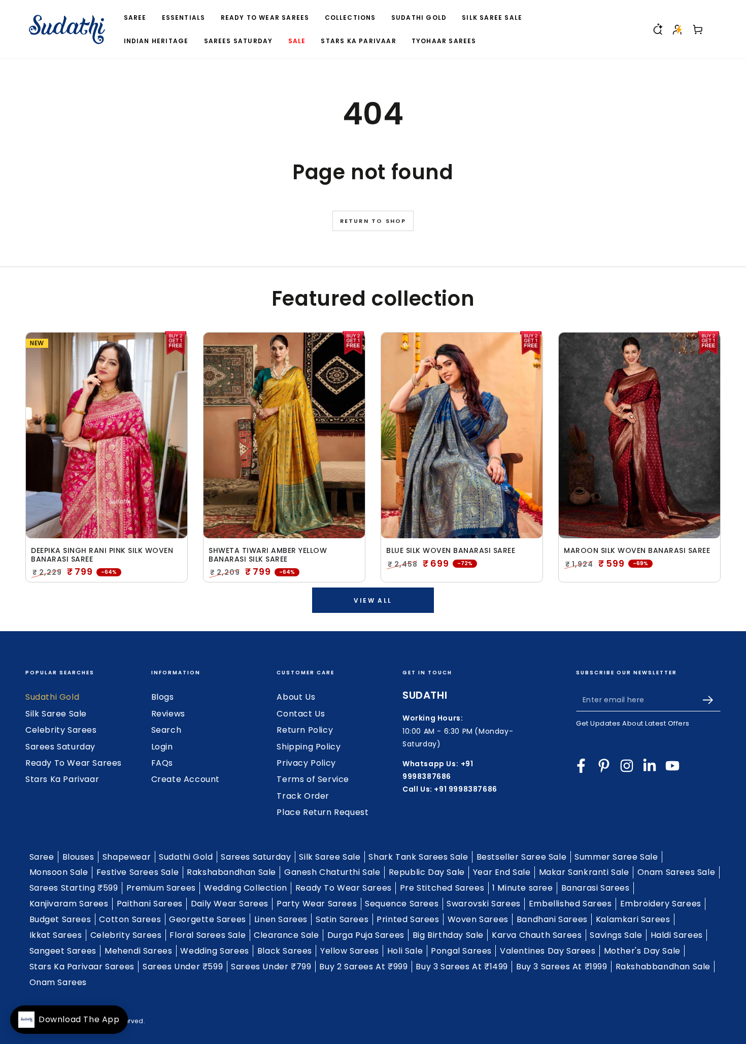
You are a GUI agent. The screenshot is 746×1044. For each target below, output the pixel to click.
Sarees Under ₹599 (183, 966)
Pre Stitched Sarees (442, 888)
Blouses (78, 857)
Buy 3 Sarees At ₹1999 (561, 966)
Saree (41, 857)
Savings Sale (616, 935)
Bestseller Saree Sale (522, 857)
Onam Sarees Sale (676, 872)
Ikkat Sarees (55, 935)
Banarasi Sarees (595, 888)
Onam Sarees (58, 982)
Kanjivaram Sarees (69, 903)
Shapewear (127, 857)
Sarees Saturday (60, 747)
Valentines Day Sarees (548, 951)
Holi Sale (405, 951)
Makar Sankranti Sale (584, 872)
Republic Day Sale (427, 872)
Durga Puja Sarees (365, 935)
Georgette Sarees (207, 919)
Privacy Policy (306, 763)
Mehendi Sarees (138, 951)
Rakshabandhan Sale (231, 872)
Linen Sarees (281, 919)
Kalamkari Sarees (633, 919)
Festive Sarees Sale (137, 872)
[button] (657, 29)
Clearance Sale (286, 935)
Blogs (162, 697)
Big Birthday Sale (448, 935)
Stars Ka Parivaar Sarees (81, 966)
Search (166, 730)
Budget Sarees (60, 919)
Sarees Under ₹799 (271, 966)
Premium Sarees (161, 888)
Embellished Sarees (570, 903)
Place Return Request (322, 812)
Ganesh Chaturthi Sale (332, 872)
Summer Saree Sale (616, 857)
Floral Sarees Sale (207, 935)
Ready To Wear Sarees (73, 763)
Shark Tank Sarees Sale (418, 857)
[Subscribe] (712, 700)
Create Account (185, 779)
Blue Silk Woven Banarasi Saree (450, 550)
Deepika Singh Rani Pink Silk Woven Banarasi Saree (102, 555)
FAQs (162, 763)
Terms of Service (313, 779)
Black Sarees (284, 951)
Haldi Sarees (677, 935)
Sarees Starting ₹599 (73, 888)
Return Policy (305, 730)
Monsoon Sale (58, 872)
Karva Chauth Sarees (537, 935)
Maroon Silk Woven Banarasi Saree (637, 550)
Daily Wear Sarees (229, 903)
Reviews (168, 714)
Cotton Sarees (130, 919)
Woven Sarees (478, 919)
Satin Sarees (342, 919)
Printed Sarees (408, 919)
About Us (296, 697)
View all (373, 600)
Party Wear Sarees (317, 903)
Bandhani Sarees (552, 919)
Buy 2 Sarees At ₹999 (363, 966)
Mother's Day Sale (642, 951)
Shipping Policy (309, 747)
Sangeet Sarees (62, 951)
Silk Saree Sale (56, 714)
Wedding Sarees (214, 951)
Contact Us (301, 714)
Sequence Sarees (401, 903)
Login (162, 747)
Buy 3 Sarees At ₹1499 (462, 966)
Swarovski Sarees (484, 903)
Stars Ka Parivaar (62, 779)
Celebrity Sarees (61, 730)
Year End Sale (502, 872)
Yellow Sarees (349, 951)
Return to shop (373, 221)
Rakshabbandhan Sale (663, 966)
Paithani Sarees (150, 903)
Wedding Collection (245, 888)
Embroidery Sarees (660, 903)
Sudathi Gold (52, 697)
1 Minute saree (522, 888)
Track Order (303, 796)
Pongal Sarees (461, 951)
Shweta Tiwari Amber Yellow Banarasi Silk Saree (268, 555)
